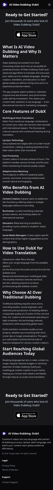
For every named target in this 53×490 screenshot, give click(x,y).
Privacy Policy (8, 465)
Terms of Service (10, 469)
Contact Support (10, 482)
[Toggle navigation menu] (49, 4)
